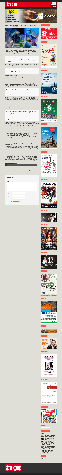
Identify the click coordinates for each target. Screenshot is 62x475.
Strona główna (9, 8)
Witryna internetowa (9, 200)
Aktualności (15, 8)
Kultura (24, 8)
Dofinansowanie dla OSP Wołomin (11, 170)
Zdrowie (33, 8)
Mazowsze (42, 8)
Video (38, 8)
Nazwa (8, 193)
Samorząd (29, 8)
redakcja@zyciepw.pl (28, 469)
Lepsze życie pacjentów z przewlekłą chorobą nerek (31, 170)
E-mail (8, 196)
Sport (20, 8)
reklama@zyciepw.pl (44, 469)
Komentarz (9, 181)
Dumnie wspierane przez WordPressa (52, 473)
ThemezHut (11, 473)
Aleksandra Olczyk (13, 26)
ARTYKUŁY (42, 433)
